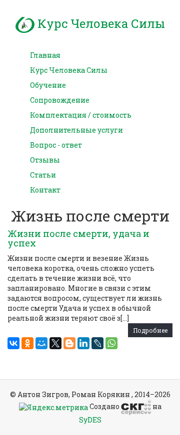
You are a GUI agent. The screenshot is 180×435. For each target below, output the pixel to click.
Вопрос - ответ (56, 145)
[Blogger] (70, 343)
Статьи (43, 175)
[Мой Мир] (42, 343)
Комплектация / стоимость (81, 115)
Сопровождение (60, 100)
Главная (45, 55)
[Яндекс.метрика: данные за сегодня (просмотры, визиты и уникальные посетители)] (53, 408)
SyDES (90, 420)
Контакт (45, 190)
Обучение (48, 85)
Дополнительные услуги (76, 130)
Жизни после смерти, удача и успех (79, 238)
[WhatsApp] (112, 343)
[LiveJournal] (98, 343)
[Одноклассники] (28, 343)
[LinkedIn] (84, 343)
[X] (56, 343)
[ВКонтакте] (14, 343)
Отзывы (45, 160)
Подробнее (150, 330)
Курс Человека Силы (99, 23)
